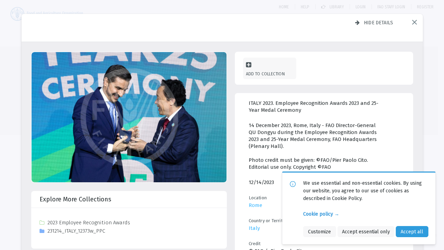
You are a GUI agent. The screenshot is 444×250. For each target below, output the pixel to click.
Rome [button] (255, 205)
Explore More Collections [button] (75, 199)
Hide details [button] (378, 22)
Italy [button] (254, 228)
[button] (414, 22)
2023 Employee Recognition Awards (89, 222)
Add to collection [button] (265, 73)
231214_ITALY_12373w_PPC (76, 231)
